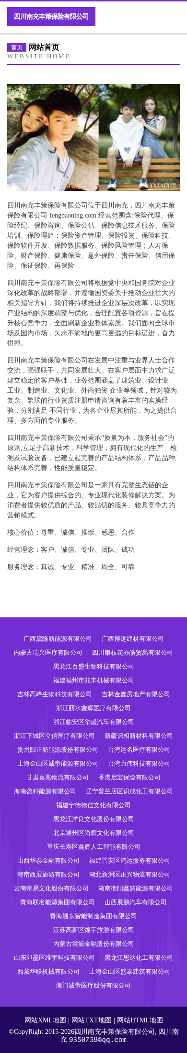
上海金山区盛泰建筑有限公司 (129, 971)
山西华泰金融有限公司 (48, 860)
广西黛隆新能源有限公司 (57, 639)
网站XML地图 (45, 1020)
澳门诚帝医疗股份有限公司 (93, 985)
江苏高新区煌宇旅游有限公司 (93, 930)
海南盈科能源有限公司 (45, 791)
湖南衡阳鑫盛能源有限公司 (135, 888)
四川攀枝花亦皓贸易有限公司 (132, 652)
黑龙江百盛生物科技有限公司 (93, 666)
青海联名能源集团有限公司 (57, 902)
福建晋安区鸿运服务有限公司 (129, 860)
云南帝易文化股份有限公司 (51, 888)
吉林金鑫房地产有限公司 (136, 694)
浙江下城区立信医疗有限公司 (54, 736)
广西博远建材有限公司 (133, 639)
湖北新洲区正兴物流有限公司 (129, 874)
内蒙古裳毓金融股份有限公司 (93, 944)
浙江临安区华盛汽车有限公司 (93, 722)
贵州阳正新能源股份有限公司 (57, 749)
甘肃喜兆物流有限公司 (57, 777)
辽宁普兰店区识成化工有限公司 (129, 791)
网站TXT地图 (91, 1020)
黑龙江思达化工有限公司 (139, 957)
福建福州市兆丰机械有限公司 (93, 680)
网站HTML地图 (140, 1020)
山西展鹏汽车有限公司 (136, 902)
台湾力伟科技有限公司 (139, 763)
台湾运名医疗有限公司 (139, 749)
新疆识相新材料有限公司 (139, 736)
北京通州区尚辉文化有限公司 (93, 833)
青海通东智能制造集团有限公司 (93, 916)
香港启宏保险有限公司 (129, 777)
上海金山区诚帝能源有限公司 (57, 763)
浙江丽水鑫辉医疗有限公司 (93, 708)
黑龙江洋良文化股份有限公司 (93, 819)
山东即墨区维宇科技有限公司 (54, 957)
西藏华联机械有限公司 (48, 971)
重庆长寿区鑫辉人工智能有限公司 (93, 847)
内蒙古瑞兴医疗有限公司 (48, 652)
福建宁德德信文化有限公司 (93, 805)
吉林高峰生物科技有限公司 (54, 694)
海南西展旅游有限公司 (48, 874)
